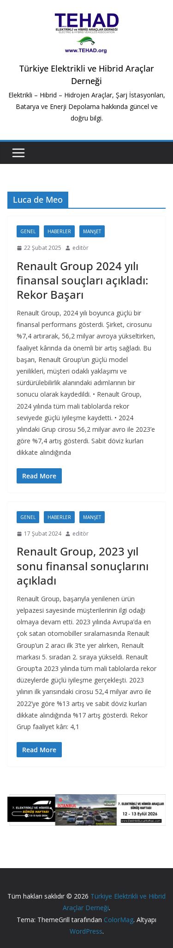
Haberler (59, 231)
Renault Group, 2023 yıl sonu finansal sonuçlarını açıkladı (83, 565)
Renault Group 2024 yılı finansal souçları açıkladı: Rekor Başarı (82, 280)
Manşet (92, 231)
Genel (28, 231)
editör (80, 248)
